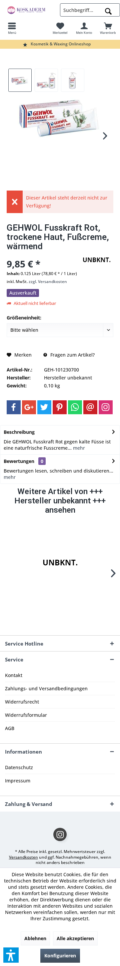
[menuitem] (12, 28)
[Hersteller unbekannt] (60, 563)
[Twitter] (44, 407)
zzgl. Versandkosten (48, 281)
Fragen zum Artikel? (72, 355)
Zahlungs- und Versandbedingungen (46, 688)
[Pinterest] (60, 407)
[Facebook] (14, 407)
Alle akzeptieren (75, 938)
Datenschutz (19, 767)
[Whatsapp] (75, 407)
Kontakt (13, 675)
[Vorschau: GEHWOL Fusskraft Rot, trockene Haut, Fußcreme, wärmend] (20, 80)
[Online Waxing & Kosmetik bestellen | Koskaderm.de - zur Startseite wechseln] (30, 10)
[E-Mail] (90, 407)
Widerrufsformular (26, 715)
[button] (11, 955)
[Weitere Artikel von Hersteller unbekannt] (96, 260)
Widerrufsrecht (22, 702)
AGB (9, 728)
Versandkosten (23, 857)
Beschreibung (19, 432)
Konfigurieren (60, 955)
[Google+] (29, 407)
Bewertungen (19, 461)
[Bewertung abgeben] (42, 255)
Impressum (17, 780)
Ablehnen (35, 938)
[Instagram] (106, 407)
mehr (78, 448)
